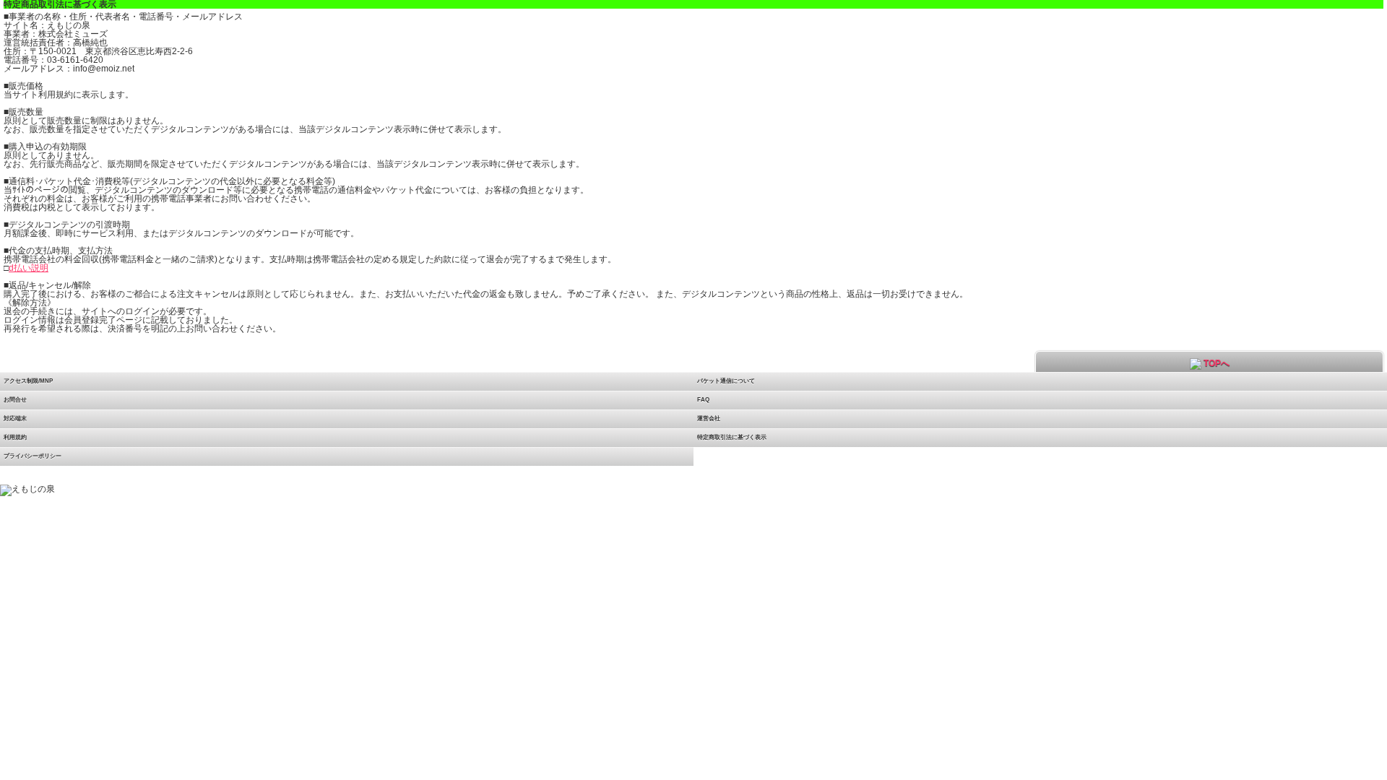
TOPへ (1215, 363)
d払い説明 (28, 268)
